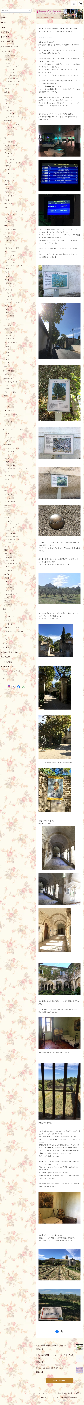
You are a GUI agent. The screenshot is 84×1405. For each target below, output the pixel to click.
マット (6, 96)
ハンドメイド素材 (10, 343)
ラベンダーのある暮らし (10, 47)
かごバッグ (10, 63)
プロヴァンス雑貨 (9, 56)
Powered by (57, 1401)
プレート (7, 483)
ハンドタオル (11, 114)
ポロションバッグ (12, 75)
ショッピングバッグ (13, 82)
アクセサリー (9, 153)
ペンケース (8, 639)
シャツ (8, 287)
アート (6, 418)
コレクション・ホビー (12, 248)
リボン (8, 349)
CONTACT (5, 657)
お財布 (6, 92)
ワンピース (10, 296)
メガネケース (9, 181)
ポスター (7, 272)
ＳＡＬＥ (6, 647)
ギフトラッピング (9, 643)
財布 (6, 226)
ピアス (8, 166)
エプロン (7, 149)
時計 (6, 396)
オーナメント (9, 170)
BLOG (3, 27)
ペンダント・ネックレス (15, 163)
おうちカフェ (5, 37)
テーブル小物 (9, 142)
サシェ (6, 192)
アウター (9, 284)
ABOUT (4, 22)
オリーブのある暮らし (9, 42)
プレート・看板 (10, 392)
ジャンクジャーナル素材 (15, 214)
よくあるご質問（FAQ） (10, 652)
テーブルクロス (10, 177)
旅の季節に (5, 32)
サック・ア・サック (13, 124)
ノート (6, 613)
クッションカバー (10, 100)
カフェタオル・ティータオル (16, 117)
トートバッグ (11, 69)
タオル (6, 107)
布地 (6, 138)
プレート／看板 (10, 252)
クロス (6, 103)
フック (6, 375)
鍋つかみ (7, 185)
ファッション (7, 514)
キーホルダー (11, 262)
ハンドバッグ (11, 333)
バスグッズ (8, 472)
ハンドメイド (7, 276)
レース (8, 355)
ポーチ (6, 88)
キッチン (7, 222)
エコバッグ (10, 72)
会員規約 (78, 1393)
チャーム (9, 157)
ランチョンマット (10, 146)
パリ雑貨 (6, 200)
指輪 (7, 310)
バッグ (6, 59)
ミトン (6, 134)
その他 (6, 359)
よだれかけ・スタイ (13, 302)
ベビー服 (9, 299)
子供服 (6, 188)
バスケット (10, 127)
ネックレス (10, 316)
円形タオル (10, 111)
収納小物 (7, 121)
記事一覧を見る (59, 1380)
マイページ (7, 678)
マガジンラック (12, 382)
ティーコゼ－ (9, 173)
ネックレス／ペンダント (15, 564)
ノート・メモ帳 (12, 211)
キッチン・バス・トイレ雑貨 (13, 430)
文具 (6, 208)
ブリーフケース (11, 85)
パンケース (10, 131)
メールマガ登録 (6, 662)
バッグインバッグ (12, 78)
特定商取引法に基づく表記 (63, 1393)
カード (6, 244)
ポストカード (9, 617)
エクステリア (7, 605)
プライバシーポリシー (45, 1393)
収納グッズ (8, 378)
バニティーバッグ (12, 66)
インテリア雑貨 (8, 371)
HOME (4, 18)
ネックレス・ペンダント (15, 265)
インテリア (8, 218)
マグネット (8, 196)
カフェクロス (9, 204)
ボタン (8, 346)
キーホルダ (10, 160)
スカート (9, 290)
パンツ (8, 293)
